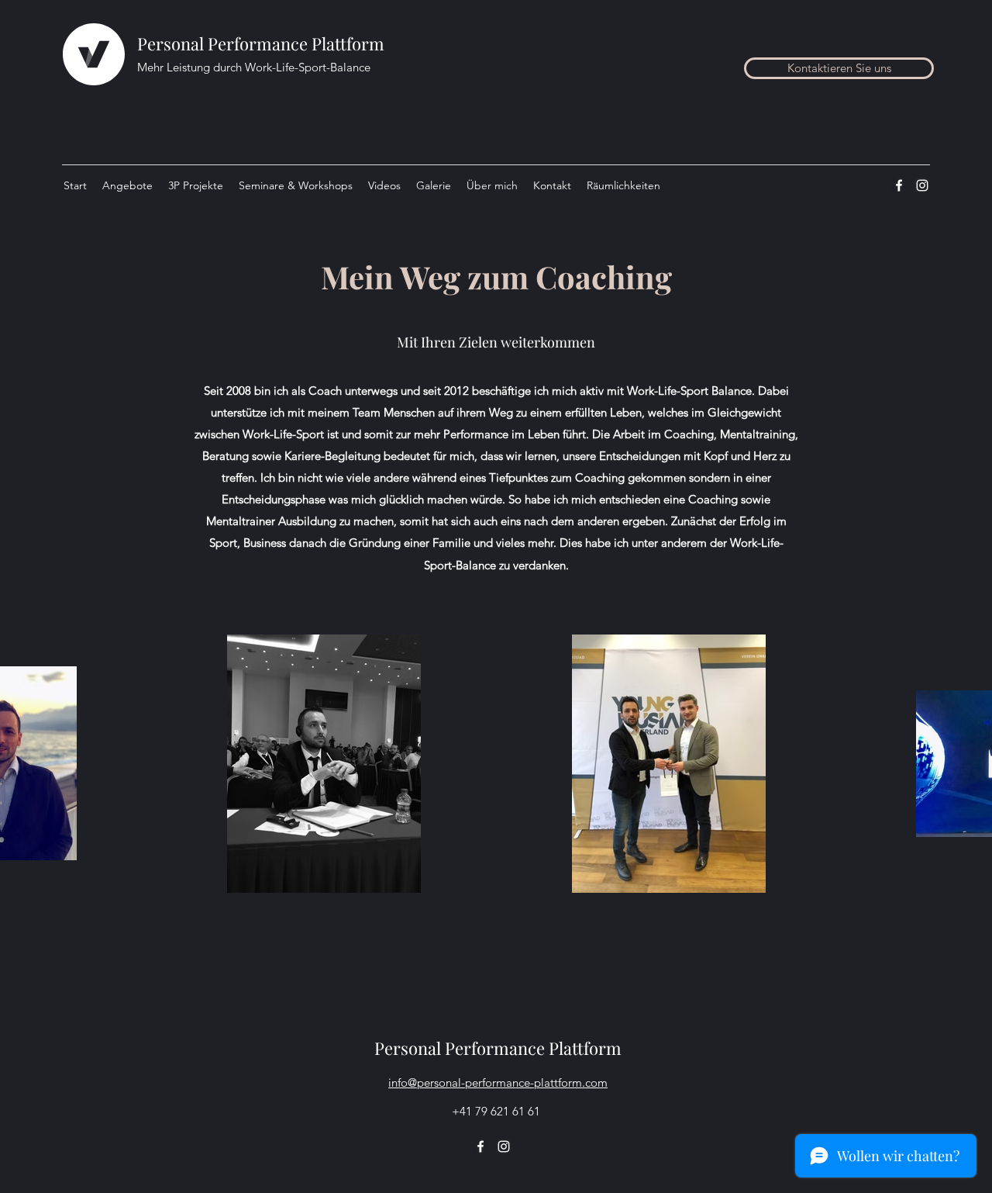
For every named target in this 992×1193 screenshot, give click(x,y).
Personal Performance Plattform (260, 43)
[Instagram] (922, 185)
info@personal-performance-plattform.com (498, 1082)
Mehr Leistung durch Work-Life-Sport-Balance (253, 67)
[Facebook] (899, 185)
